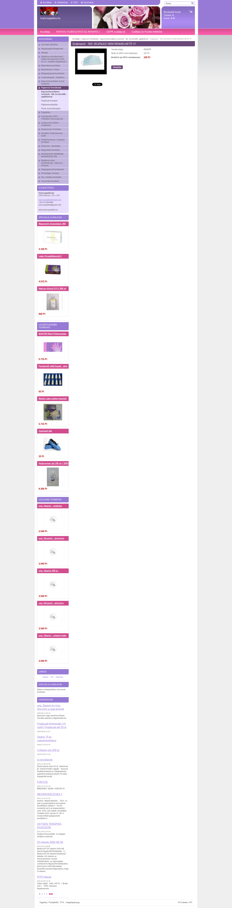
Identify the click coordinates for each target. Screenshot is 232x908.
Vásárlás (117, 67)
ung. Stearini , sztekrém (50, 506)
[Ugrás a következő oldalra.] (50, 894)
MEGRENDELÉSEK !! (49, 794)
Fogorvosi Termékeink (90, 39)
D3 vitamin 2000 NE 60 (50, 842)
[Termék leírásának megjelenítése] (52, 237)
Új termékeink (45, 759)
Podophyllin (59, 677)
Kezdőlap (47, 2)
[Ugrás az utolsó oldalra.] (52, 894)
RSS (76, 2)
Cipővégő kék (45, 431)
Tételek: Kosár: (172, 15)
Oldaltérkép (62, 2)
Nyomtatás (89, 2)
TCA (52, 677)
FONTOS (42, 782)
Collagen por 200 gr (48, 750)
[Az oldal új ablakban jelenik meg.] (91, 74)
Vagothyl (45, 677)
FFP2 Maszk (44, 876)
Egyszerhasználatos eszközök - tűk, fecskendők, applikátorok (124, 39)
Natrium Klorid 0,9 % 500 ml (52, 289)
